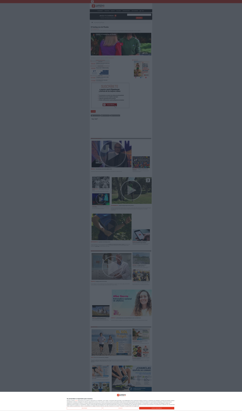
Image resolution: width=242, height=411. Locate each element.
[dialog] (121, 401)
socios (76, 400)
